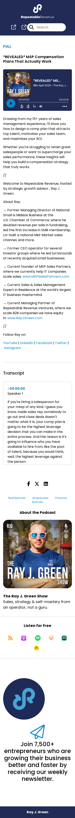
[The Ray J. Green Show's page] (13, 27)
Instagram (12, 348)
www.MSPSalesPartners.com (45, 276)
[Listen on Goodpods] (36, 648)
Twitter (61, 343)
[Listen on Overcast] (51, 638)
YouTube (10, 343)
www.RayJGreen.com (24, 318)
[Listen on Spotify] (37, 638)
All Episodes (40, 498)
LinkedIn (26, 343)
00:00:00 (17, 388)
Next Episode (16, 498)
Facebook (44, 343)
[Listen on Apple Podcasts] (23, 638)
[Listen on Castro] (64, 638)
